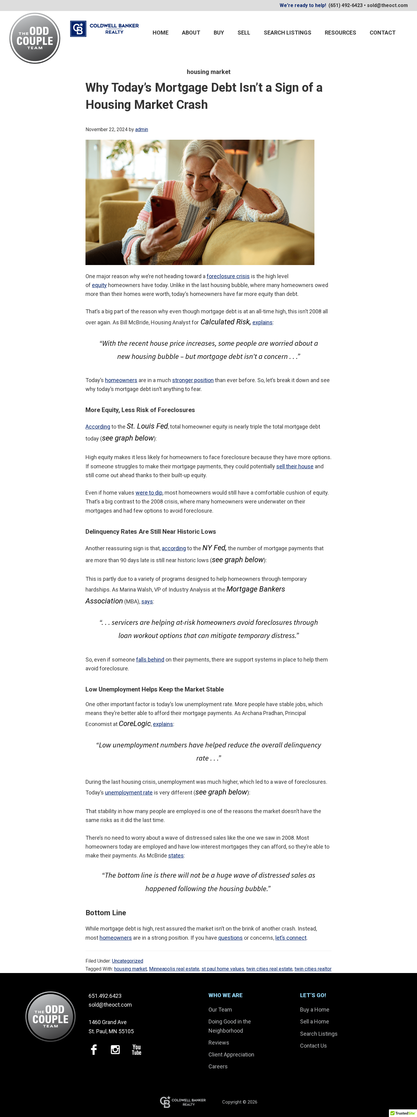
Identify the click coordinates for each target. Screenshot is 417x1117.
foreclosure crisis (228, 276)
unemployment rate (129, 792)
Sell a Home (314, 1021)
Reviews (219, 1042)
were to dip (149, 492)
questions (230, 938)
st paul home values (222, 969)
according (174, 548)
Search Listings (319, 1033)
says (147, 601)
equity (99, 285)
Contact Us (313, 1045)
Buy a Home (314, 1009)
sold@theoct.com (387, 5)
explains (262, 322)
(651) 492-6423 (345, 5)
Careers (218, 1066)
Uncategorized (127, 961)
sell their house (295, 466)
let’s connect (290, 938)
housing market (130, 969)
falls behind (150, 659)
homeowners (121, 380)
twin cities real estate (269, 969)
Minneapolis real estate (174, 969)
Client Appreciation (231, 1054)
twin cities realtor (313, 969)
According (97, 426)
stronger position (193, 380)
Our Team (220, 1009)
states (176, 855)
